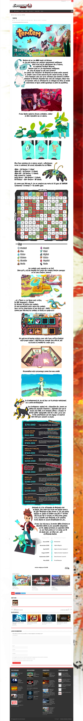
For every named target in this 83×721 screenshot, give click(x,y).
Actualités (17, 11)
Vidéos (26, 11)
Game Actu (19, 14)
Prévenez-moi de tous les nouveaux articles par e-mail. (23, 660)
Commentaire (15, 635)
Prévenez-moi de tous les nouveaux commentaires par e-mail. (24, 658)
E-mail (13, 649)
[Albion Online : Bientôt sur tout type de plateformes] (14, 696)
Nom (13, 645)
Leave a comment (38, 20)
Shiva (14, 20)
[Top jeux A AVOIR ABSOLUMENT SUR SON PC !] (14, 702)
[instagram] (65, 1)
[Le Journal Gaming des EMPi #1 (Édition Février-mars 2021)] (41, 580)
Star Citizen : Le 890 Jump (32, 688)
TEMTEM (14, 586)
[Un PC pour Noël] (14, 675)
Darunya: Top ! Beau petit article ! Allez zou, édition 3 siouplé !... (66, 685)
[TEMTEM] (21, 580)
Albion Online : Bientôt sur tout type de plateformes (21, 696)
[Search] (72, 1)
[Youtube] (63, 1)
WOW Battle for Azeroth (18, 609)
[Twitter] (62, 1)
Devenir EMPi (37, 11)
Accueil (12, 11)
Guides (22, 11)
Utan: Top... (64, 688)
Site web (13, 653)
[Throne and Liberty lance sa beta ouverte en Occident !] (61, 580)
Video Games (31, 20)
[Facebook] (61, 1)
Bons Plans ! (31, 11)
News (16, 14)
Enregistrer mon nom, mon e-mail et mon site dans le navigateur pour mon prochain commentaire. (31, 657)
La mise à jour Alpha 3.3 (64, 609)
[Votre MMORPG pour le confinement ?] (14, 681)
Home (13, 14)
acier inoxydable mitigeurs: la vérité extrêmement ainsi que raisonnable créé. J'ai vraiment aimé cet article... (64, 675)
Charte (42, 11)
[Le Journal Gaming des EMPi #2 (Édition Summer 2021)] (14, 688)
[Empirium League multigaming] (22, 5)
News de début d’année (32, 622)
